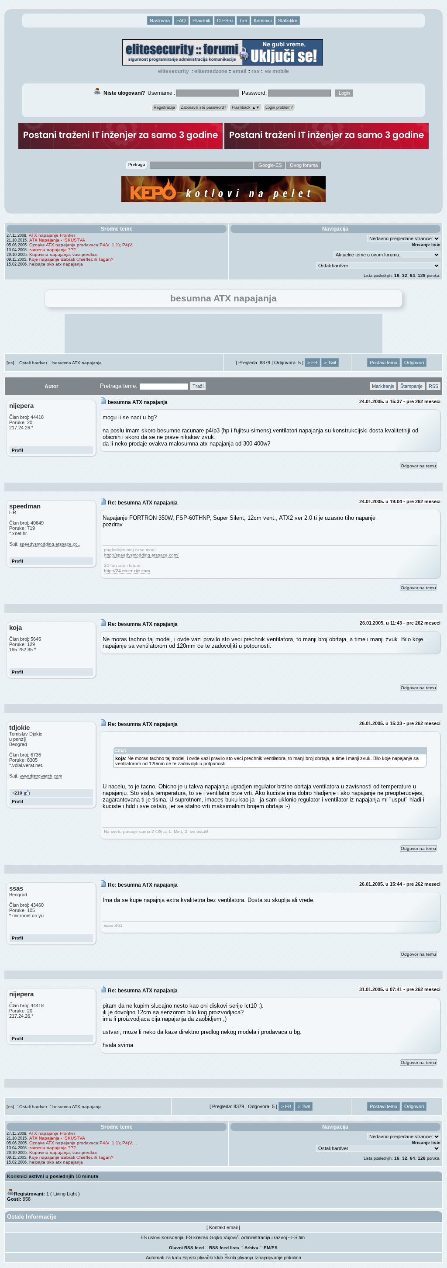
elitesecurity (173, 71)
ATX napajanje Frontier (52, 235)
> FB (312, 362)
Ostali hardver (33, 362)
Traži (198, 386)
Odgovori (414, 362)
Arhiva (251, 1247)
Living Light (65, 1193)
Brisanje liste (426, 244)
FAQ (181, 20)
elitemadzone (210, 71)
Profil (17, 450)
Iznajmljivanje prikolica (277, 1257)
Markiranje (383, 386)
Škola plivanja (238, 1257)
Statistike (287, 20)
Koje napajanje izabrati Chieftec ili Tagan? (71, 259)
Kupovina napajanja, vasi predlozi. (64, 254)
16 (396, 275)
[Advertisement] (223, 333)
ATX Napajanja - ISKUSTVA (57, 240)
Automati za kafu (163, 1257)
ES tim (298, 1237)
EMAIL (239, 71)
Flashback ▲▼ (246, 107)
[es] (10, 362)
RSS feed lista (224, 1247)
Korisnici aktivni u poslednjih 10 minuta (52, 1176)
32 (404, 275)
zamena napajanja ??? (52, 249)
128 (422, 275)
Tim (243, 20)
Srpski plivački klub (202, 1257)
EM (267, 1247)
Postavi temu (383, 362)
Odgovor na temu (418, 465)
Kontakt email (223, 1227)
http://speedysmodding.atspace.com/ (141, 555)
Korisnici (263, 20)
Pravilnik (201, 20)
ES (275, 1247)
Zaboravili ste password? (203, 107)
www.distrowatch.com (41, 776)
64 (412, 275)
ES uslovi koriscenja (162, 1237)
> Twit (330, 362)
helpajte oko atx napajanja (56, 264)
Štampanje (411, 386)
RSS (255, 71)
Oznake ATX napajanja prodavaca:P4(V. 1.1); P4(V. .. (83, 244)
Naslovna (160, 20)
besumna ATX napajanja (77, 362)
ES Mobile (277, 71)
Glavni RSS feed (186, 1247)
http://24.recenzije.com (127, 570)
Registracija (164, 107)
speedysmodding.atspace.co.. (50, 544)
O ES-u (225, 20)
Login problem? (279, 107)
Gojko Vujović (224, 1237)
